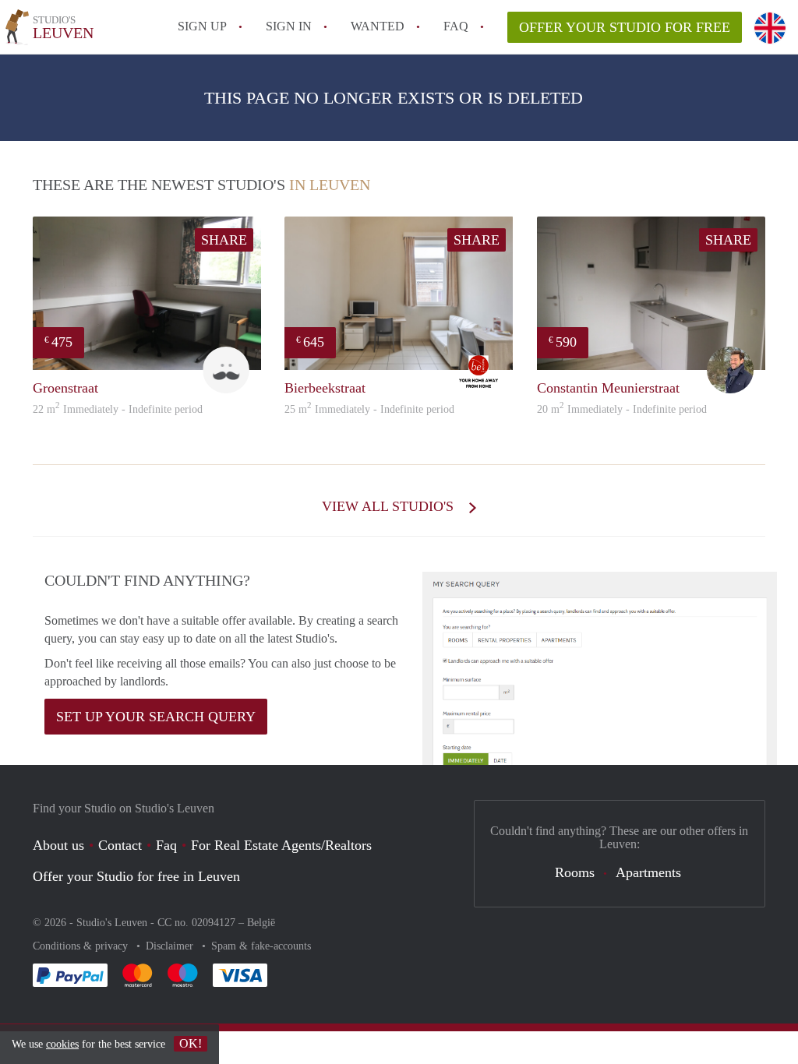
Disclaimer (171, 946)
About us (58, 845)
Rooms (575, 872)
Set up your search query (156, 716)
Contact (120, 845)
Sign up (202, 26)
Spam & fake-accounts (261, 946)
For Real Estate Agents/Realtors (281, 845)
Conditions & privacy (82, 946)
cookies (62, 1044)
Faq (166, 845)
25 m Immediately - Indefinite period (369, 409)
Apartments (648, 872)
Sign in (289, 26)
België (261, 922)
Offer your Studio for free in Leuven (136, 876)
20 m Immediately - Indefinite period (622, 409)
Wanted (377, 26)
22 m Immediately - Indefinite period (118, 409)
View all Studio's (389, 506)
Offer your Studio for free (624, 27)
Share (224, 240)
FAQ (455, 26)
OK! (190, 1043)
